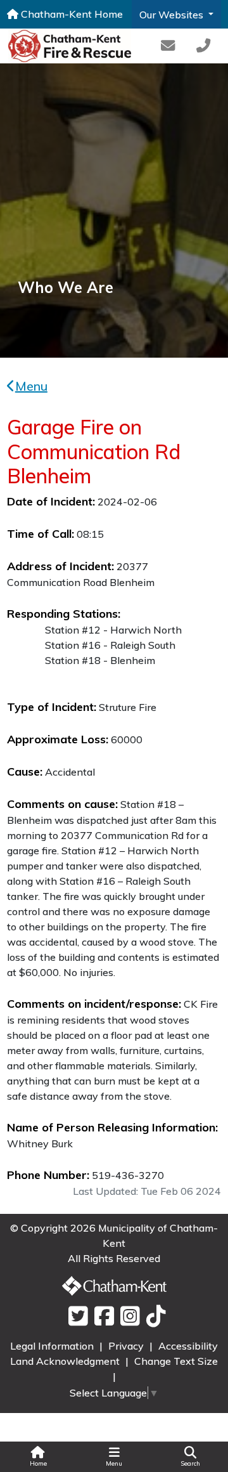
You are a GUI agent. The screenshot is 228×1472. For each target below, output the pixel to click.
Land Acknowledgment (66, 1361)
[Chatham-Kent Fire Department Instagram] (127, 1316)
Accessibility (188, 1345)
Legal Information (53, 1345)
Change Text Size (176, 1361)
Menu (31, 386)
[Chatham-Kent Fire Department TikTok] (153, 1316)
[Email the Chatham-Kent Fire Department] (167, 46)
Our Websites (172, 14)
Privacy (127, 1345)
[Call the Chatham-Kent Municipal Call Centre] (203, 46)
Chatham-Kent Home (70, 14)
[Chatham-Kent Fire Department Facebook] (101, 1316)
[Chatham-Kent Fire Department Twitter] (75, 1316)
